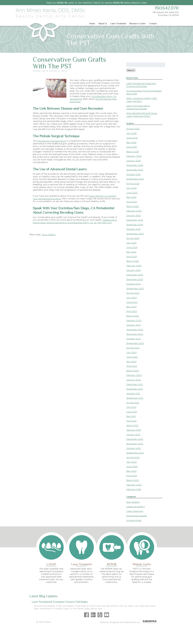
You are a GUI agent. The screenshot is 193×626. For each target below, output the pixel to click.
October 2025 (133, 174)
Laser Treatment (118, 23)
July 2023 (131, 297)
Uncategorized (133, 520)
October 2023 (133, 283)
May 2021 (131, 416)
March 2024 (132, 261)
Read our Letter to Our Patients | (70, 2)
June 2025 (131, 192)
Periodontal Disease (136, 515)
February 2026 (134, 156)
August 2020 (133, 457)
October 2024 (133, 229)
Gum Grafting (49, 234)
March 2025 (132, 206)
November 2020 (134, 443)
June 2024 (131, 247)
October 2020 (133, 448)
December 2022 (134, 329)
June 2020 (132, 466)
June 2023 (131, 302)
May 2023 (131, 306)
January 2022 (133, 379)
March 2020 (132, 480)
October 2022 (133, 338)
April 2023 (131, 311)
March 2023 (132, 315)
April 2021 (131, 420)
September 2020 (135, 452)
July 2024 (131, 242)
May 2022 (131, 361)
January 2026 (133, 160)
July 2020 (131, 462)
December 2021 (134, 384)
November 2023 (134, 279)
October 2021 (133, 393)
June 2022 (132, 357)
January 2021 (133, 434)
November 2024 (134, 224)
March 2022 (132, 370)
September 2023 (135, 288)
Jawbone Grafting (135, 506)
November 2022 (134, 334)
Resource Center (138, 23)
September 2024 (135, 233)
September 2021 (134, 398)
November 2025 (134, 169)
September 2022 (135, 343)
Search (130, 70)
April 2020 (131, 475)
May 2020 (131, 471)
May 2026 (131, 142)
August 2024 (132, 238)
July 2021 (131, 407)
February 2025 (134, 210)
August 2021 (132, 402)
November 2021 (134, 388)
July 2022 (131, 352)
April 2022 (131, 366)
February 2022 (134, 375)
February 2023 (134, 320)
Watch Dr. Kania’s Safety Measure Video (120, 2)
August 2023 (133, 293)
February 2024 (133, 265)
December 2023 (134, 274)
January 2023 (133, 325)
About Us (102, 23)
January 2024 (133, 270)
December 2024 (134, 220)
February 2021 (133, 430)
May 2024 (131, 252)
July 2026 (131, 133)
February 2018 (133, 489)
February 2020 (134, 484)
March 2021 (132, 425)
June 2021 (131, 411)
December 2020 (134, 439)
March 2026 (132, 151)
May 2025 (131, 197)
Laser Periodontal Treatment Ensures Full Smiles (60, 601)
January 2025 (133, 215)
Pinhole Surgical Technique (51, 141)
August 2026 (133, 128)
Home (92, 23)
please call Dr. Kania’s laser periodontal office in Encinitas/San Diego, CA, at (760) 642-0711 (75, 221)
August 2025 (133, 183)
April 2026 (131, 147)
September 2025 (135, 178)
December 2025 (134, 165)
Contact (153, 23)
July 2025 (131, 188)
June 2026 (131, 137)
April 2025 (131, 201)
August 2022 (133, 347)
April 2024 (131, 256)
